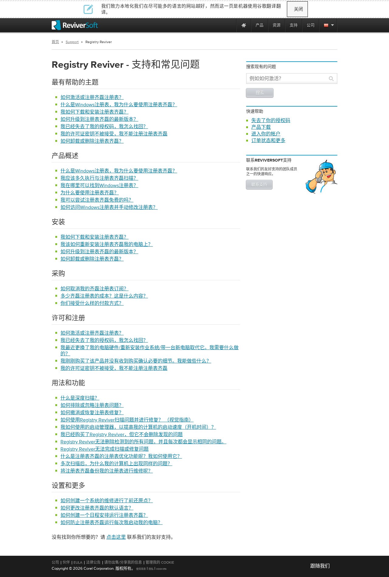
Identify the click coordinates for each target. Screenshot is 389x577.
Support (72, 42)
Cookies (161, 569)
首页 (55, 42)
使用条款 (141, 569)
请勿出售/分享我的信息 (123, 562)
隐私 (151, 569)
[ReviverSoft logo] (75, 25)
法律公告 (93, 562)
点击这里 (116, 537)
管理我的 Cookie (160, 562)
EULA (78, 562)
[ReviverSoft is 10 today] (230, 25)
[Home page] (244, 25)
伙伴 (66, 562)
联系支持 (259, 185)
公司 (55, 562)
